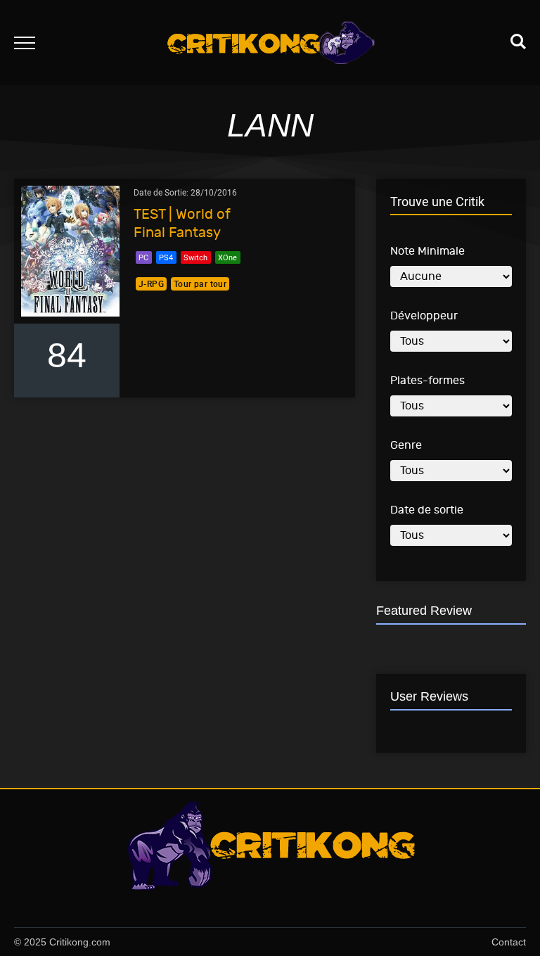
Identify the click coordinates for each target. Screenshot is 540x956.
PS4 (166, 257)
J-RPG (151, 283)
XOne (227, 257)
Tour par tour (200, 283)
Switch (195, 257)
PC (143, 257)
